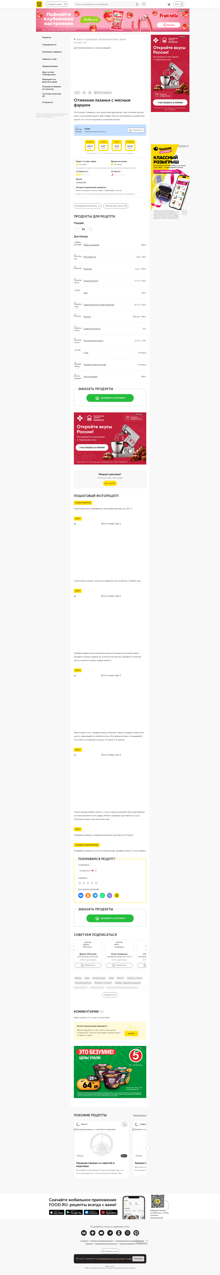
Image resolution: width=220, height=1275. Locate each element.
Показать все (110, 995)
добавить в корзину (113, 398)
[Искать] (143, 4)
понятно (138, 1259)
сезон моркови (97, 988)
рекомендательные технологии (111, 1259)
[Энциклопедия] (65, 66)
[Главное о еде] (65, 58)
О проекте (47, 102)
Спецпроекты (49, 44)
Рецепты (46, 37)
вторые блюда (99, 978)
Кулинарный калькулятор (86, 206)
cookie (129, 1259)
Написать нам (112, 1251)
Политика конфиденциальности (101, 1241)
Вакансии (89, 1243)
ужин (87, 978)
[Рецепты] (65, 37)
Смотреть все (139, 1115)
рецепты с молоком (103, 983)
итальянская (81, 182)
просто (120, 978)
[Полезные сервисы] (65, 51)
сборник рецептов (83, 983)
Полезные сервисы (52, 51)
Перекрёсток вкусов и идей (49, 80)
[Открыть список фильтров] (137, 4)
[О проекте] (65, 102)
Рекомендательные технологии (106, 1243)
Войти (131, 1034)
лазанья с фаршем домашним (127, 983)
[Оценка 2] (84, 882)
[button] (74, 950)
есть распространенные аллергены (122, 988)
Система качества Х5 (51, 95)
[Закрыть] (147, 1241)
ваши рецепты (81, 988)
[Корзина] (169, 4)
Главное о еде (49, 59)
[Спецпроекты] (65, 44)
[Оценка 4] (92, 882)
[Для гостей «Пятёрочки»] (65, 73)
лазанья (78, 978)
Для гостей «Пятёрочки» (49, 73)
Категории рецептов (127, 1243)
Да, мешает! (110, 483)
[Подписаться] (124, 1124)
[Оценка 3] (88, 882)
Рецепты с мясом (134, 978)
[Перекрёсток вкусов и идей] (65, 80)
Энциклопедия (50, 66)
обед (111, 978)
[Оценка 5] (96, 882)
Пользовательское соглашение (126, 1241)
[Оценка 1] (80, 882)
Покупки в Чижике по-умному (51, 87)
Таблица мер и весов (114, 206)
